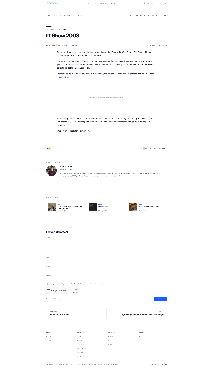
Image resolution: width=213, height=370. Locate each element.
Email (49, 266)
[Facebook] (137, 15)
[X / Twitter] (161, 15)
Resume (110, 344)
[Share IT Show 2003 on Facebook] (150, 148)
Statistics (81, 344)
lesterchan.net (66, 170)
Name (49, 257)
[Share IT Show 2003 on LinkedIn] (146, 148)
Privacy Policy (82, 356)
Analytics (80, 340)
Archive (49, 336)
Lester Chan (50, 45)
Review (48, 340)
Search (79, 336)
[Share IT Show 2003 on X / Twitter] (142, 148)
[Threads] (153, 15)
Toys (140, 340)
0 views (152, 45)
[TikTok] (157, 15)
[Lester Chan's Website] (53, 3)
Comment (50, 237)
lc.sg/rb (162, 148)
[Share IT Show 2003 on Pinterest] (155, 148)
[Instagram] (145, 15)
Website (49, 275)
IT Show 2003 (62, 35)
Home (47, 30)
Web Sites (111, 336)
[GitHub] (141, 15)
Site (96, 3)
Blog (89, 3)
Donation (80, 352)
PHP (109, 340)
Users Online (82, 348)
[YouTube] (165, 15)
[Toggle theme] (165, 3)
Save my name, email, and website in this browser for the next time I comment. (78, 284)
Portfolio (104, 3)
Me (140, 336)
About (113, 3)
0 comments (163, 45)
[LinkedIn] (149, 15)
